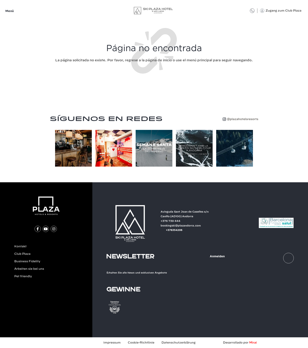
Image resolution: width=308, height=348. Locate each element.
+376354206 (174, 230)
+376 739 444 (170, 221)
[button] (51, 149)
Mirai (253, 342)
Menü (9, 11)
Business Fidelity (27, 261)
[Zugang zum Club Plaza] (262, 11)
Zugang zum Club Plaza (283, 10)
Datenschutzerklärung (178, 342)
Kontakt (20, 246)
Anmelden (217, 256)
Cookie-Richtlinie (141, 342)
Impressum (112, 342)
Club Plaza (22, 253)
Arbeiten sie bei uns (29, 268)
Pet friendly (23, 276)
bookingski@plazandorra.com (181, 226)
